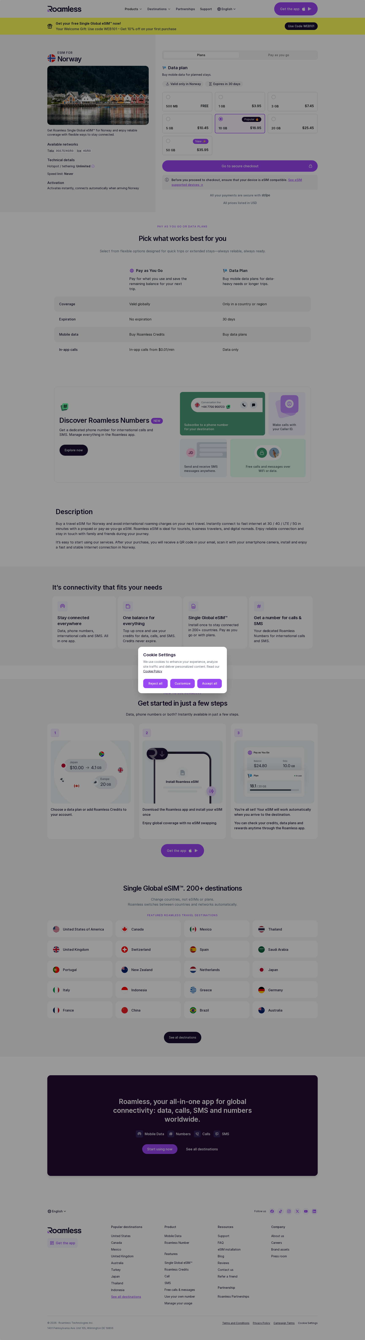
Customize (183, 683)
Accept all (209, 683)
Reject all (155, 683)
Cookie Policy (152, 671)
